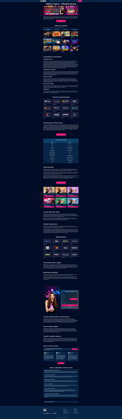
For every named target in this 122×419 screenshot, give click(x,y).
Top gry (47, 29)
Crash (65, 29)
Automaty (74, 29)
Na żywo (56, 29)
